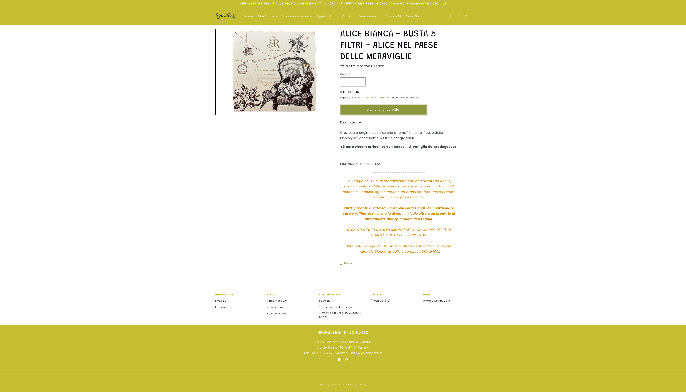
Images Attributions (437, 300)
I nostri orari (223, 307)
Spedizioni (326, 300)
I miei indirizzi (276, 307)
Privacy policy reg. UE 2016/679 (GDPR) (340, 315)
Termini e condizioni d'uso (337, 307)
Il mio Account (277, 300)
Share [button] (348, 263)
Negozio (221, 300)
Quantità (346, 74)
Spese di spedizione (375, 97)
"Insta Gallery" (380, 300)
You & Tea (336, 384)
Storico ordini (276, 313)
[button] (267, 16)
